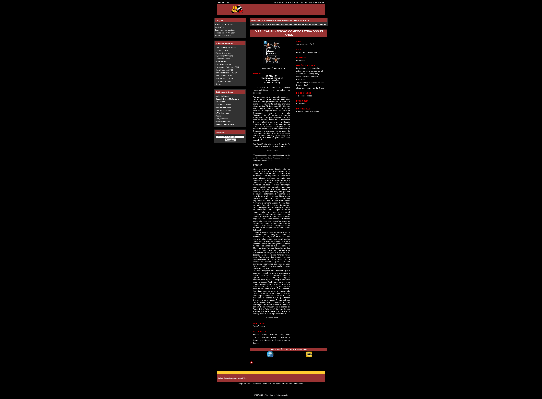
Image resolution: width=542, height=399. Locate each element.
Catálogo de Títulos (224, 24)
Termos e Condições (300, 2)
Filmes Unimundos (223, 53)
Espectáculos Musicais (225, 30)
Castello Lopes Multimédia (227, 99)
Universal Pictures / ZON (226, 73)
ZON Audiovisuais (223, 81)
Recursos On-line (223, 35)
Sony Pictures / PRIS (224, 70)
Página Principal (223, 2)
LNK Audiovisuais (223, 110)
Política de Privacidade (316, 2)
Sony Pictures (222, 119)
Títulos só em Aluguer (225, 33)
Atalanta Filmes (222, 96)
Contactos (288, 2)
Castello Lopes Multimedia (307, 111)
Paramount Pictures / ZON (227, 67)
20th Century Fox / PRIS (226, 47)
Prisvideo (220, 116)
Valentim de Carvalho (225, 124)
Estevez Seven (222, 50)
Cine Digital (221, 102)
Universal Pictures (223, 121)
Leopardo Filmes (223, 58)
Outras (218, 84)
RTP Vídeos (301, 104)
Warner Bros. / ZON (224, 78)
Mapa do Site (278, 2)
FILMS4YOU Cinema (224, 56)
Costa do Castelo (223, 104)
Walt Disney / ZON (224, 75)
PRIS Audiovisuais (223, 64)
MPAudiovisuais (222, 113)
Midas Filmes (221, 61)
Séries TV (219, 27)
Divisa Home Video (224, 107)
